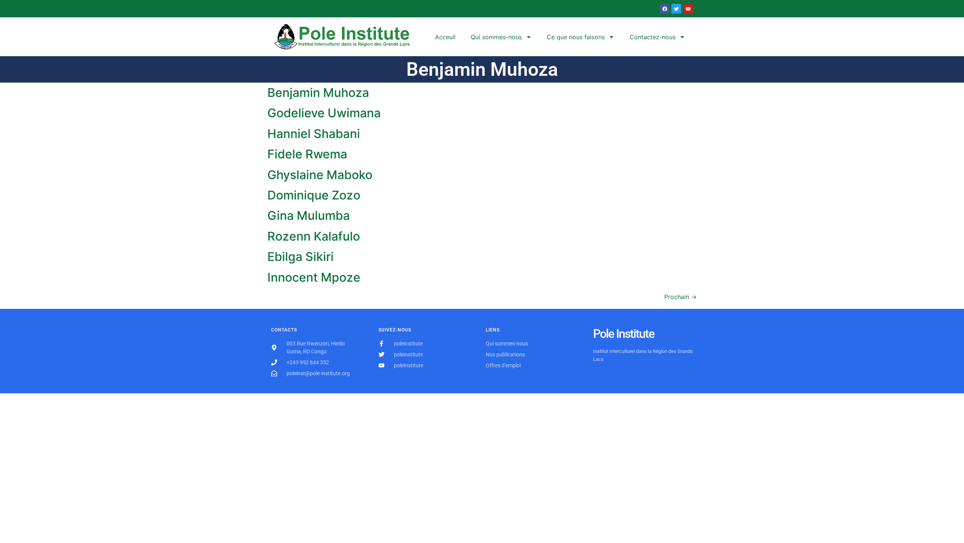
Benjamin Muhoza (318, 92)
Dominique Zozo (313, 195)
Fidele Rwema (307, 154)
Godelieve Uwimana (324, 113)
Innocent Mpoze (313, 277)
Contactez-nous (653, 37)
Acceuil (445, 37)
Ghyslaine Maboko (319, 174)
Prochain (680, 297)
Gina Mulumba (308, 215)
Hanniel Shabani (313, 133)
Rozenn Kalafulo (313, 236)
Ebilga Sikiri (300, 256)
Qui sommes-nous (496, 37)
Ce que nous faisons (576, 37)
